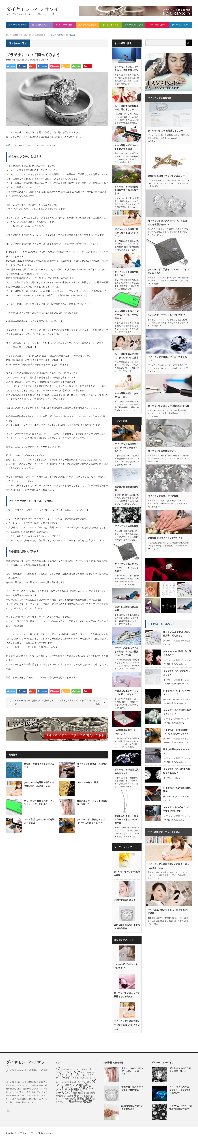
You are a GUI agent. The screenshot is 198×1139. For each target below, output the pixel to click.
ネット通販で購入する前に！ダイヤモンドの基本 (126, 356)
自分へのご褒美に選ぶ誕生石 (126, 608)
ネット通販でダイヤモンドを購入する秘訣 (126, 147)
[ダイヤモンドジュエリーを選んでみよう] (152, 589)
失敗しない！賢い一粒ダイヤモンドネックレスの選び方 (126, 819)
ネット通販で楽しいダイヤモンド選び (126, 395)
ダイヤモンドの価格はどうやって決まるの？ (167, 359)
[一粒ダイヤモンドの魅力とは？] (152, 605)
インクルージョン (67, 1069)
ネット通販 (72, 1089)
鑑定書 (87, 1101)
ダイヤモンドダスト (69, 1082)
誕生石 (89, 1098)
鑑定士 (79, 1102)
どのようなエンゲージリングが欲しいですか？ (126, 692)
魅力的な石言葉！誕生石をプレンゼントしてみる (80, 702)
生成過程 (87, 1096)
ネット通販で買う (157, 24)
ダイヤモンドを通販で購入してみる (126, 274)
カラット (64, 1075)
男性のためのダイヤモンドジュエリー (166, 176)
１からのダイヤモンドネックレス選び (127, 966)
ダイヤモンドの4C (180, 24)
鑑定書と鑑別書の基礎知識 (126, 488)
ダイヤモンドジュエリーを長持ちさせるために (127, 994)
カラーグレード (82, 1075)
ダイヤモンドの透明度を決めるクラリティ (177, 712)
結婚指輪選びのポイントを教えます (132, 1107)
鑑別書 (73, 1101)
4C (58, 1069)
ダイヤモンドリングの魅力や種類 (127, 873)
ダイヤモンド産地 (84, 1082)
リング (66, 1092)
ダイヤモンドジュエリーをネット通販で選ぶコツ (126, 68)
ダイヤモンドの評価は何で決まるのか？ (177, 653)
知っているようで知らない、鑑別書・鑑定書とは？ (177, 634)
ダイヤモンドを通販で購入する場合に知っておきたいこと (126, 232)
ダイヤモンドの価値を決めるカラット (126, 771)
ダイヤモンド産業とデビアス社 (163, 496)
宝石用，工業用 (67, 1096)
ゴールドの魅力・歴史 (88, 782)
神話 (66, 1099)
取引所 (86, 1093)
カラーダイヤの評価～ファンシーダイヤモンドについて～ (180, 1090)
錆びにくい (64, 1102)
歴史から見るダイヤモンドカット (177, 751)
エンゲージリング (74, 1070)
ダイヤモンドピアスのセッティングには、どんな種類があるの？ (168, 222)
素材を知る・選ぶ (111, 24)
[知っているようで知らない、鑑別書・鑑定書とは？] (184, 589)
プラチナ (44, 60)
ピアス (84, 1089)
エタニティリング (81, 1069)
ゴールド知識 (77, 1078)
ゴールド (65, 1077)
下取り (75, 1093)
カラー (71, 1075)
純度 (70, 1099)
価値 (80, 1092)
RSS (8, 1110)
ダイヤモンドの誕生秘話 (126, 526)
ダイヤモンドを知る (18, 24)
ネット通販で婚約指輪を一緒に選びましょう (126, 108)
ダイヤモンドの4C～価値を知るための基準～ (180, 1107)
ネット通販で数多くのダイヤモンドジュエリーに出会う (126, 314)
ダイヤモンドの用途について (162, 451)
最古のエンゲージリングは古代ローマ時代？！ (132, 1071)
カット (83, 1073)
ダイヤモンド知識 (76, 1083)
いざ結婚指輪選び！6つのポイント (126, 732)
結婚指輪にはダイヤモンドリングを (165, 538)
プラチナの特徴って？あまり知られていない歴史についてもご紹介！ (126, 651)
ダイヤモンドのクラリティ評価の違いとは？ (180, 1069)
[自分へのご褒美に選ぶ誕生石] (184, 605)
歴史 (76, 1095)
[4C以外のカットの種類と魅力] (168, 605)
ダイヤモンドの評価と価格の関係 (177, 789)
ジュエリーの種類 (64, 24)
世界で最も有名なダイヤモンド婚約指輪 (127, 926)
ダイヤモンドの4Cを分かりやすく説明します (34, 702)
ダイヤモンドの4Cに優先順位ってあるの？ (176, 771)
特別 (81, 1096)
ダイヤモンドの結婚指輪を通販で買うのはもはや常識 (126, 190)
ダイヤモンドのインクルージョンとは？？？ (177, 692)
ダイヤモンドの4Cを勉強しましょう (165, 130)
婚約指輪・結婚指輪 (87, 24)
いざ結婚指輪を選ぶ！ (125, 900)
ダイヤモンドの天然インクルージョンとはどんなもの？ (126, 567)
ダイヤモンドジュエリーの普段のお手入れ (168, 405)
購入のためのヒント (41, 24)
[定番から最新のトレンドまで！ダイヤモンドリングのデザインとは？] (168, 569)
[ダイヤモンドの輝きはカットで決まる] (168, 589)
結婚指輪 (78, 1098)
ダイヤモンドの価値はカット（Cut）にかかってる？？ (126, 447)
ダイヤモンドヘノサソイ (32, 9)
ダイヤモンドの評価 (134, 24)
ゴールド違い (88, 1078)
